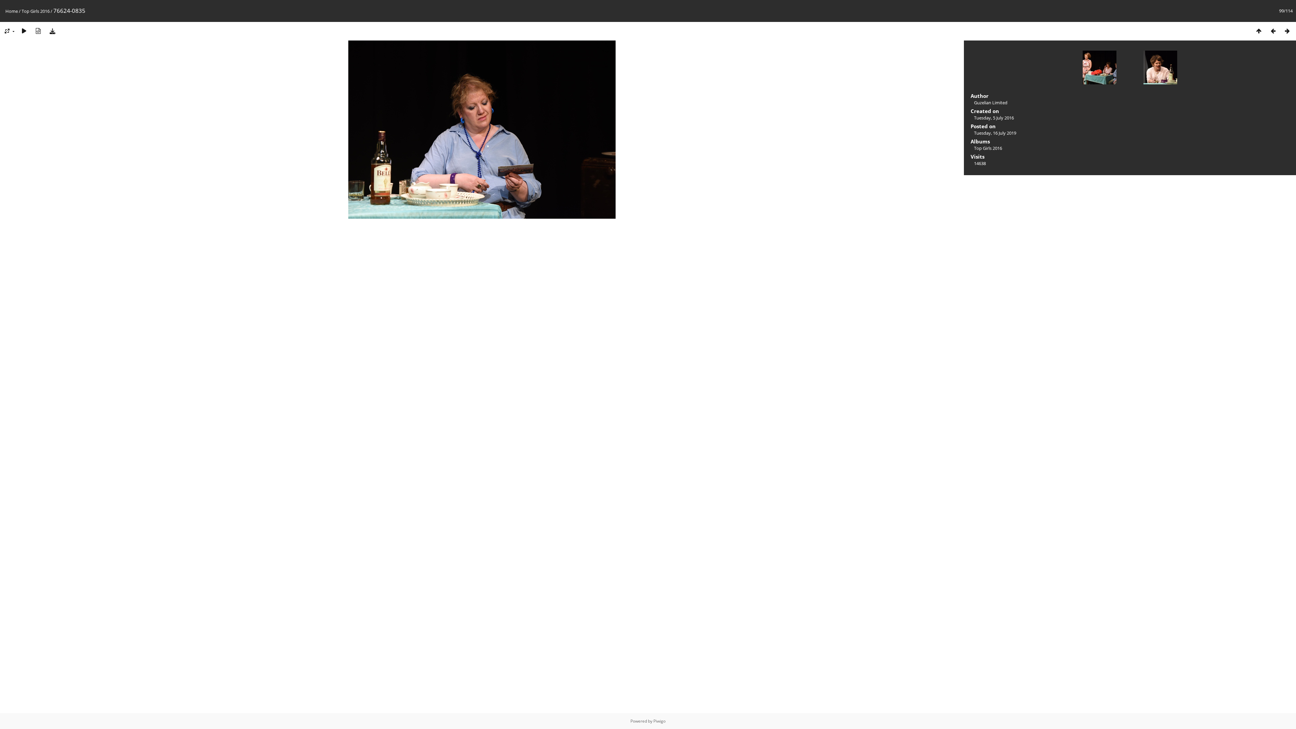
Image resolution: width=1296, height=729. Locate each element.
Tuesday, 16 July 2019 (995, 133)
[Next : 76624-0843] (1287, 31)
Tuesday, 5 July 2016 (994, 118)
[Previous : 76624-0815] (1273, 31)
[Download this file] (52, 31)
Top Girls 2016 (36, 11)
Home (11, 11)
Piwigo (659, 721)
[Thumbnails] (1259, 31)
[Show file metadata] (38, 31)
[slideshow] (24, 31)
